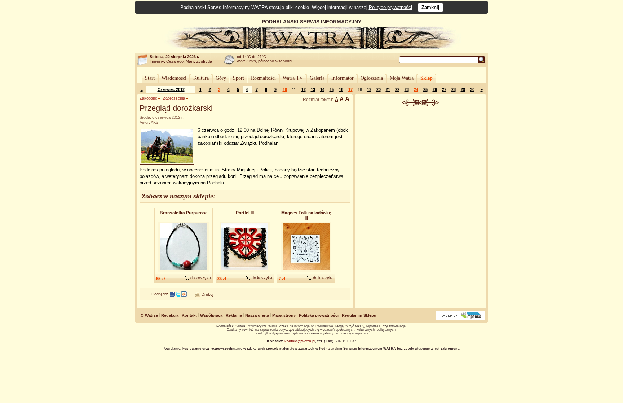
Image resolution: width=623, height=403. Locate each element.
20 (378, 89)
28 (453, 89)
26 (435, 89)
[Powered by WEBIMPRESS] (460, 318)
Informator (342, 78)
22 (397, 89)
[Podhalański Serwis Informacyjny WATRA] (311, 48)
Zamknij (430, 7)
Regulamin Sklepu (359, 315)
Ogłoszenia (372, 78)
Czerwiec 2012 (171, 89)
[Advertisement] (420, 160)
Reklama (234, 315)
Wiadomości (174, 78)
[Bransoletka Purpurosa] (183, 272)
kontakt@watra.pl (299, 341)
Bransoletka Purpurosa (184, 212)
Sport (238, 78)
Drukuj (207, 294)
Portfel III (245, 212)
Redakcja (169, 315)
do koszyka (200, 278)
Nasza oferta (257, 315)
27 (444, 89)
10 (285, 89)
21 (388, 89)
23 (407, 89)
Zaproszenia (174, 98)
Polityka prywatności (319, 315)
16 (341, 89)
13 (313, 89)
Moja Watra (402, 78)
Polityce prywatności (390, 7)
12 (303, 89)
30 (472, 89)
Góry (221, 78)
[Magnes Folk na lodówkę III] (306, 272)
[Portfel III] (245, 272)
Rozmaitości (263, 78)
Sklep (426, 78)
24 (416, 89)
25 (425, 89)
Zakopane (148, 98)
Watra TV (293, 78)
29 (463, 89)
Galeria (317, 78)
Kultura (201, 78)
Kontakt (189, 315)
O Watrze (149, 315)
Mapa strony (284, 315)
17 (350, 89)
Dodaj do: (159, 294)
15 (332, 89)
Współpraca (211, 315)
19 (369, 89)
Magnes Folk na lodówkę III (306, 215)
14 (322, 89)
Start (150, 78)
